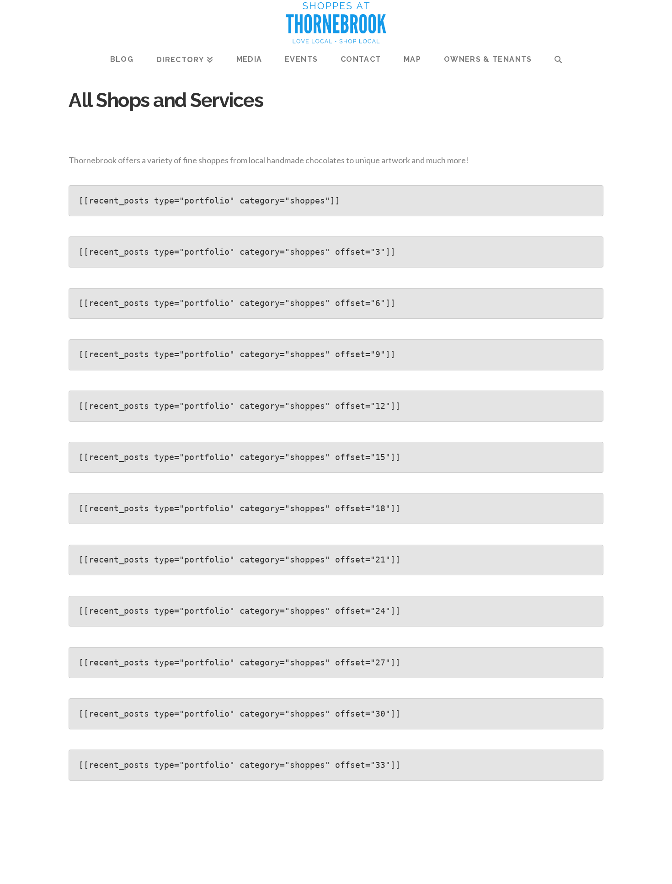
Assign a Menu (336, 849)
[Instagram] (363, 864)
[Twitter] (327, 864)
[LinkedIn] (345, 864)
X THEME (357, 836)
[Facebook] (309, 864)
